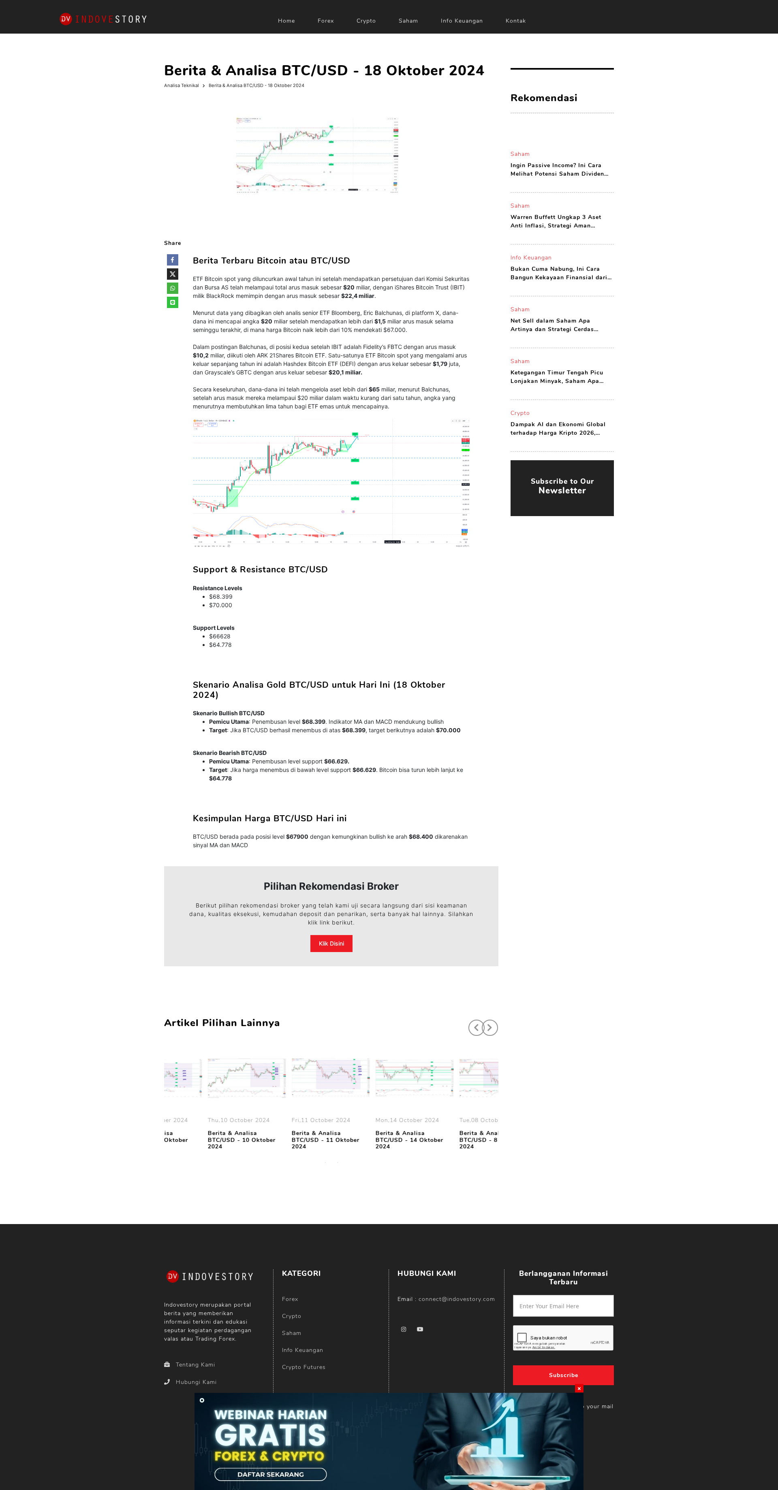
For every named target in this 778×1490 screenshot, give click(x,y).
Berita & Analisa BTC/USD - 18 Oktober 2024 (256, 85)
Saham (408, 21)
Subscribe (563, 1375)
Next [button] (486, 1024)
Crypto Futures (304, 1367)
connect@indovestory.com (457, 1299)
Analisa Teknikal (181, 85)
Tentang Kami (195, 1365)
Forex (326, 21)
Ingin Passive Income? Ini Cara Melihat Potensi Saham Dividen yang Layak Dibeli (557, 170)
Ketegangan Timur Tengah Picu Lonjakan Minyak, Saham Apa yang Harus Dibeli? (557, 377)
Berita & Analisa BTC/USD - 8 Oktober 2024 (451, 1140)
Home (286, 21)
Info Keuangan (462, 21)
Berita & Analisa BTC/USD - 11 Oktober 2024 (284, 1140)
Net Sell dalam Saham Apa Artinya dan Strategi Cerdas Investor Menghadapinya (552, 325)
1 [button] (325, 1162)
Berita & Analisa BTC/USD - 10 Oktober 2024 (201, 1140)
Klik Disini (331, 943)
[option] (206, 1101)
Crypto (366, 21)
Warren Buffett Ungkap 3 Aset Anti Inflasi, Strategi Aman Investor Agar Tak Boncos (556, 221)
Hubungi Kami (196, 1382)
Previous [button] (472, 1024)
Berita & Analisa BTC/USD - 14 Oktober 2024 (368, 1140)
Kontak (516, 21)
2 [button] (337, 1162)
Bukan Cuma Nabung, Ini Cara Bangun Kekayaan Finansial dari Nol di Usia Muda (559, 273)
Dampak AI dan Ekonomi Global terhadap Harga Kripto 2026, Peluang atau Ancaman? (558, 429)
